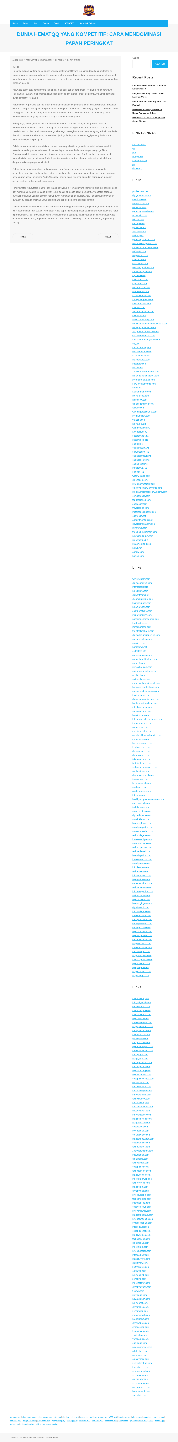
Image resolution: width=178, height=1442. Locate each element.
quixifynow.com (140, 1263)
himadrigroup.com (141, 287)
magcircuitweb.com (141, 843)
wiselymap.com (140, 263)
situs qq (57, 1417)
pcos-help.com (139, 215)
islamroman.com (140, 291)
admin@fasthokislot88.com (39, 60)
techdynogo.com (140, 807)
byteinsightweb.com (142, 823)
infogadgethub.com (141, 1002)
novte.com (137, 367)
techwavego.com (140, 1163)
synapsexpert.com (141, 1371)
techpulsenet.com (141, 1147)
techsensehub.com (141, 1014)
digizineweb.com (140, 1082)
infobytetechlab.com (142, 919)
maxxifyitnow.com (141, 1259)
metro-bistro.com (140, 396)
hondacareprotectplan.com (145, 687)
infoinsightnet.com (141, 1066)
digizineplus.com (140, 1243)
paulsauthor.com (140, 771)
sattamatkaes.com (141, 679)
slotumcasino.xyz (140, 452)
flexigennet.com (140, 779)
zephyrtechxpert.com (142, 1151)
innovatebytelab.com (142, 1050)
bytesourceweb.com (142, 931)
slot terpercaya (139, 160)
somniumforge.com (141, 711)
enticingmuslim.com (142, 731)
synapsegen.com (140, 1327)
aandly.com (138, 552)
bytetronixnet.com (141, 963)
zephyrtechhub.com (142, 1363)
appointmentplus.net (142, 520)
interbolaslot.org (140, 587)
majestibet (14, 1424)
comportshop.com (141, 496)
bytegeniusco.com (141, 879)
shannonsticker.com (142, 611)
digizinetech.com (140, 907)
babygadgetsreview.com (144, 327)
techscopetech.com (141, 1171)
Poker (61, 60)
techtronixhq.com (140, 998)
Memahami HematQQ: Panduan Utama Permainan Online (147, 111)
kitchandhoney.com (141, 392)
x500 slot (113, 1417)
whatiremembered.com (143, 335)
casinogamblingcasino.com (145, 691)
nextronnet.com (140, 1303)
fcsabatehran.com (141, 747)
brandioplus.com (140, 1319)
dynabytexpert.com (141, 1287)
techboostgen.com (141, 1010)
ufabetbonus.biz (140, 540)
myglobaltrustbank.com (143, 484)
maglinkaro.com (140, 1187)
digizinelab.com (140, 1159)
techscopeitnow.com (142, 959)
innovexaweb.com (141, 1315)
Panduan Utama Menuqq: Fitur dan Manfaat (149, 103)
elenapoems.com (140, 739)
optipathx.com (139, 1271)
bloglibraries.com (140, 715)
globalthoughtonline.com (144, 659)
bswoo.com (138, 556)
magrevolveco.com (141, 943)
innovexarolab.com (141, 915)
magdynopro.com (140, 863)
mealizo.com (138, 643)
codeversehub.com (141, 1207)
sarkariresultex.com (142, 639)
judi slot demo (139, 144)
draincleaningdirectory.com (145, 699)
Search (135, 58)
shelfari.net (137, 444)
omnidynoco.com (140, 1359)
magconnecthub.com (142, 1215)
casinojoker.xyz (140, 464)
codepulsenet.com (141, 1231)
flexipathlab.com (140, 1331)
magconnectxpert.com (143, 1139)
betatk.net (137, 548)
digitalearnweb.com (142, 583)
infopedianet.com (140, 1227)
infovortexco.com (140, 1155)
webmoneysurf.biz (141, 428)
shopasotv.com (139, 504)
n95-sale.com (139, 251)
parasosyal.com (140, 727)
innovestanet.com (141, 1283)
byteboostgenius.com (142, 1219)
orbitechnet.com (140, 1351)
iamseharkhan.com (141, 627)
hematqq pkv (15, 1421)
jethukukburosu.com (142, 707)
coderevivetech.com (142, 939)
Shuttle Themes (29, 1437)
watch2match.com (141, 476)
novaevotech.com (141, 1110)
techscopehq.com (141, 1239)
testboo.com (138, 408)
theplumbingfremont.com (144, 532)
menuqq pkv (15, 1417)
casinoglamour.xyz (141, 456)
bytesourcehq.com (141, 1070)
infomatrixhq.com (140, 1102)
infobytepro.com (140, 1054)
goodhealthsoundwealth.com (146, 735)
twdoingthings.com (141, 763)
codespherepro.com (142, 923)
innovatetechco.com (142, 859)
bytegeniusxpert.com (142, 1046)
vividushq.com (139, 1335)
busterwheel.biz (140, 440)
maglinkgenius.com (142, 1119)
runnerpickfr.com (140, 203)
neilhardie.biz (139, 424)
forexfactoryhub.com (142, 271)
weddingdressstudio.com (144, 412)
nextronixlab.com (140, 1275)
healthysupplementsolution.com (148, 799)
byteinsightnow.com (142, 935)
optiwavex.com (139, 1355)
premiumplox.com (141, 416)
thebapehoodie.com (142, 723)
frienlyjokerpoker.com (142, 299)
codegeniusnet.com (142, 1062)
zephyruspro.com (140, 1267)
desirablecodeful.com (143, 775)
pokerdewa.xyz (139, 468)
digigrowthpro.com (141, 195)
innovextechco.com (141, 1115)
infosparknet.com (140, 1255)
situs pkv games (29, 1417)
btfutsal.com (138, 219)
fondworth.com (139, 623)
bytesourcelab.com (141, 1251)
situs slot (75, 1417)
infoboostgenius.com (142, 891)
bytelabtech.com (140, 1018)
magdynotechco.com (142, 1026)
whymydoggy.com (141, 579)
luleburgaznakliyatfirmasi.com (147, 719)
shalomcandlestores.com (144, 671)
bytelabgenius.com (141, 855)
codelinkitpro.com (141, 1006)
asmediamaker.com (142, 655)
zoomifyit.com (139, 1395)
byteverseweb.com (141, 1211)
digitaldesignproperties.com (146, 635)
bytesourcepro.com (141, 1195)
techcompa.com (140, 279)
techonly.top (138, 235)
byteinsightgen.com (142, 903)
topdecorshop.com (141, 500)
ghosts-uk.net (139, 227)
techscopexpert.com (142, 847)
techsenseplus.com (141, 887)
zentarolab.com (140, 1375)
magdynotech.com (141, 1235)
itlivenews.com (139, 528)
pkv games (75, 60)
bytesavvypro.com (141, 899)
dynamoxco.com (140, 1307)
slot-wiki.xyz (138, 472)
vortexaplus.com (140, 1339)
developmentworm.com (143, 524)
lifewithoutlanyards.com (144, 384)
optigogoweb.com (141, 1387)
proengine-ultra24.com (143, 380)
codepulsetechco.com (143, 1079)
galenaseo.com (140, 480)
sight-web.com (139, 283)
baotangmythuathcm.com (144, 703)
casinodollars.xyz (140, 460)
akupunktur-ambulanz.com (145, 331)
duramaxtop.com (140, 755)
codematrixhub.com (142, 883)
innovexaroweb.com (142, 1179)
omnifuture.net (139, 207)
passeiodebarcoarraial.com (145, 619)
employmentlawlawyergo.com (147, 488)
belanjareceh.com (141, 607)
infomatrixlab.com (141, 1203)
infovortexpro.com (141, 951)
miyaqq (23, 1424)
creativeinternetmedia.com (145, 247)
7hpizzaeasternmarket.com (145, 371)
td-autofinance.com (141, 295)
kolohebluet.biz (139, 432)
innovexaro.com (140, 1247)
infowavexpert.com (141, 875)
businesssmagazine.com (144, 243)
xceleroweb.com (140, 1383)
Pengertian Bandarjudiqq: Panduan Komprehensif (149, 87)
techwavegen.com (141, 895)
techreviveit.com (140, 871)
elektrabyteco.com (141, 1135)
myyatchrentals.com (142, 667)
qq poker (147, 1417)
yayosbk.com (138, 420)
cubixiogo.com (139, 1343)
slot (63, 1417)
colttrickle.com (139, 199)
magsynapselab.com (142, 831)
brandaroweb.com (141, 1391)
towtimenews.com (141, 695)
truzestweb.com (140, 1367)
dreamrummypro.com (142, 599)
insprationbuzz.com (142, 615)
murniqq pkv (158, 1417)
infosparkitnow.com (141, 1030)
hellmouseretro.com (142, 743)
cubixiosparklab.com (142, 1106)
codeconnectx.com (141, 1086)
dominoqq (137, 168)
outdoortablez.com (141, 791)
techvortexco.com (141, 1034)
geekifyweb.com (140, 1038)
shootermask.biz (140, 436)
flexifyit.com (138, 1291)
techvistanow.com (141, 1099)
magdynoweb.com (141, 1175)
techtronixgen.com (141, 835)
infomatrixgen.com (141, 911)
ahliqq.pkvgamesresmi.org (47, 1424)
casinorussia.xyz (140, 448)
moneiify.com (138, 663)
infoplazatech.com (141, 1042)
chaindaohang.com (141, 347)
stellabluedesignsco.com (144, 767)
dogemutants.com (141, 751)
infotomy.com (138, 795)
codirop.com (138, 223)
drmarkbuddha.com (141, 351)
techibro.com (138, 307)
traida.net (137, 387)
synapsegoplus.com (142, 1223)
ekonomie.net (139, 516)
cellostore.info (139, 651)
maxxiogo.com (139, 1295)
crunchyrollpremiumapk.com (146, 683)
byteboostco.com (140, 1131)
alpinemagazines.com (143, 311)
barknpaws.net (139, 647)
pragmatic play (29, 1421)
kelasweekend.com (141, 544)
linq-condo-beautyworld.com (146, 339)
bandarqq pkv (124, 1417)
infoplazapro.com (140, 867)
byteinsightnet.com (141, 1074)
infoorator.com (139, 364)
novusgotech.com (141, 1299)
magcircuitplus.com (141, 955)
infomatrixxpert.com (142, 1090)
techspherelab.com (141, 1199)
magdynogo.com (140, 975)
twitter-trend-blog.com (143, 319)
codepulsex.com (140, 1167)
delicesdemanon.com (143, 404)
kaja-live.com (138, 275)
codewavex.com (140, 1126)
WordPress (53, 1437)
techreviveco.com (141, 1183)
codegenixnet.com (141, 927)
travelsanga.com (140, 508)
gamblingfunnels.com (143, 211)
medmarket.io (139, 787)
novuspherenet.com (142, 1347)
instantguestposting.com (144, 512)
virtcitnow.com (139, 259)
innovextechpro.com (142, 839)
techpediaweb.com (141, 851)
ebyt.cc (135, 344)
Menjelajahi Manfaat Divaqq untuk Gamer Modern (148, 119)
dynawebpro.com (140, 1323)
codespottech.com (141, 803)
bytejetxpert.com (140, 967)
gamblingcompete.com (143, 239)
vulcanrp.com (139, 315)
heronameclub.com (141, 783)
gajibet (31, 1424)
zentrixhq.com (139, 1279)
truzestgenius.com (141, 1142)
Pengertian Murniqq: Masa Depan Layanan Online (148, 95)
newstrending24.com (142, 536)
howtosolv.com (139, 400)
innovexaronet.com (141, 1094)
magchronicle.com (141, 811)
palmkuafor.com (140, 591)
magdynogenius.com (142, 827)
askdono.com (139, 231)
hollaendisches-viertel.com (145, 376)
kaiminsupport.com (141, 603)
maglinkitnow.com (141, 819)
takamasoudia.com (141, 759)
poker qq (84, 1417)
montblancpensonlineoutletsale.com (150, 323)
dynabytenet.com (140, 1191)
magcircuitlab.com (141, 1122)
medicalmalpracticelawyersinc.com (149, 492)
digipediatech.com (141, 815)
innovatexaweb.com (142, 1022)
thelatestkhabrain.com (143, 631)
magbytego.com (140, 1058)
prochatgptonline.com (143, 267)
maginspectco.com (141, 971)
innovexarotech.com (142, 947)
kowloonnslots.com (141, 303)
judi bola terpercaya (98, 1417)
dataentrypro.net (140, 595)
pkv (134, 152)
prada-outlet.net (140, 191)
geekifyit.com (138, 675)
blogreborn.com (140, 255)
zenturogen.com (140, 1311)
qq (133, 148)
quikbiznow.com (140, 1379)
